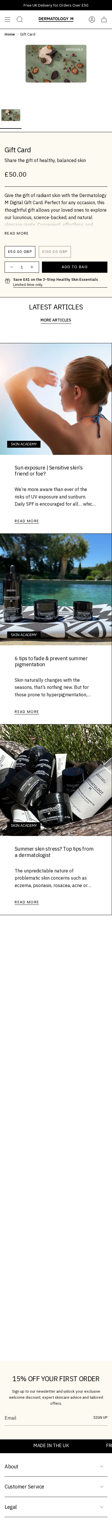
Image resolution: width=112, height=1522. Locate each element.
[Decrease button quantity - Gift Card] (11, 267)
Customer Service (24, 1486)
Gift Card (27, 34)
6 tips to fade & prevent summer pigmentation (51, 661)
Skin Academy (24, 444)
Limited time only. (55, 282)
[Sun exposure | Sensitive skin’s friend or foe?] (56, 399)
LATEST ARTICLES (56, 306)
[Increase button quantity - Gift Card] (32, 267)
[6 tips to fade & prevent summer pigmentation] (56, 589)
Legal (11, 1507)
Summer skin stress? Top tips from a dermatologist (54, 852)
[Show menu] (7, 19)
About (11, 1466)
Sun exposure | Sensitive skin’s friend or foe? (48, 471)
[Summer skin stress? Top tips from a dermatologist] (56, 780)
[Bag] (104, 19)
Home (10, 34)
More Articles (55, 320)
